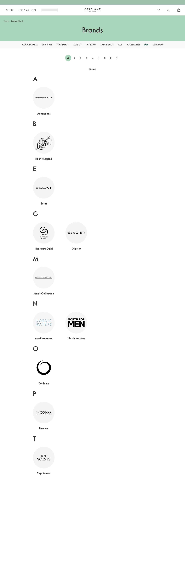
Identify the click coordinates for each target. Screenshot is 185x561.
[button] (14, 44)
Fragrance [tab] (62, 44)
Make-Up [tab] (77, 44)
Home (6, 21)
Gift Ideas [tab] (158, 44)
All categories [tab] (30, 44)
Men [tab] (146, 44)
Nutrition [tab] (91, 44)
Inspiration (27, 10)
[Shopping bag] (179, 10)
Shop (10, 10)
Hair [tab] (120, 44)
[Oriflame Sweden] (92, 9)
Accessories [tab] (133, 44)
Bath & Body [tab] (107, 44)
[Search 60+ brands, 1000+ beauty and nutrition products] (159, 10)
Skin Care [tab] (47, 44)
